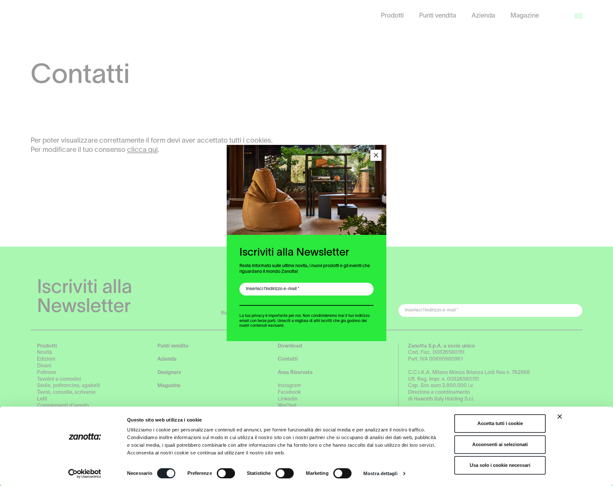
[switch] (226, 473)
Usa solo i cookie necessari (500, 465)
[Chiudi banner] (559, 416)
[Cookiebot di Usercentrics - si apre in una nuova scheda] (85, 473)
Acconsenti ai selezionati (500, 444)
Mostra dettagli (380, 473)
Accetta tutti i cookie (500, 423)
